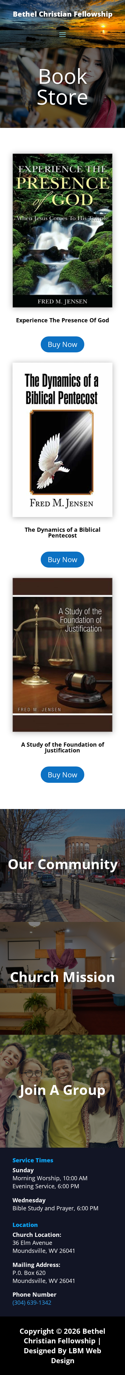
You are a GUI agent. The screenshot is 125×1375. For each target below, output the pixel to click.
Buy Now (62, 344)
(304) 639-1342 (32, 1302)
